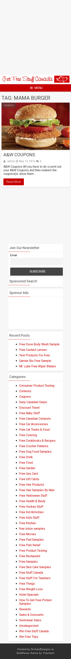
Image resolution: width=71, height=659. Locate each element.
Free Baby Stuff (29, 413)
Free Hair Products (31, 484)
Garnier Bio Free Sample (35, 361)
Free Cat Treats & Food (34, 429)
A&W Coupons (19, 154)
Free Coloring (28, 435)
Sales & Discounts (31, 615)
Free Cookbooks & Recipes (37, 440)
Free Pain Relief (30, 545)
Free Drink (26, 457)
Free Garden (27, 468)
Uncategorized (28, 626)
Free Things (27, 583)
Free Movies (27, 534)
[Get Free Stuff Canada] (36, 81)
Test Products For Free (34, 355)
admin (11, 161)
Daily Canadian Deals (33, 402)
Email (13, 255)
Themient (48, 653)
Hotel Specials (29, 594)
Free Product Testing (33, 550)
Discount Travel (29, 407)
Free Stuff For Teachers (35, 578)
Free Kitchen (27, 523)
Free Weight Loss (31, 589)
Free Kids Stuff (29, 517)
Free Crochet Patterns (33, 446)
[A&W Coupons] (36, 126)
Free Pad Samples (31, 539)
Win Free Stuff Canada (34, 631)
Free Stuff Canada (31, 572)
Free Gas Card (28, 473)
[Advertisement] (35, 37)
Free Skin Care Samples (35, 567)
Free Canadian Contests (35, 418)
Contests (25, 391)
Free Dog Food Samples (35, 451)
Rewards (25, 609)
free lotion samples (32, 528)
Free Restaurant (29, 556)
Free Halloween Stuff (33, 495)
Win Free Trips (28, 637)
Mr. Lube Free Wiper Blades (37, 366)
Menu (38, 88)
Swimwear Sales (30, 620)
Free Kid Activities (31, 512)
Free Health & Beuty (32, 501)
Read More (13, 182)
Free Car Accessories (33, 424)
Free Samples (28, 561)
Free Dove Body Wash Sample (39, 344)
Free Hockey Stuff (31, 506)
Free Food (26, 462)
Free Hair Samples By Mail (36, 490)
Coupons (8, 105)
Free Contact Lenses (33, 350)
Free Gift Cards (29, 479)
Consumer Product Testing (36, 385)
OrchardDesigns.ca (42, 649)
